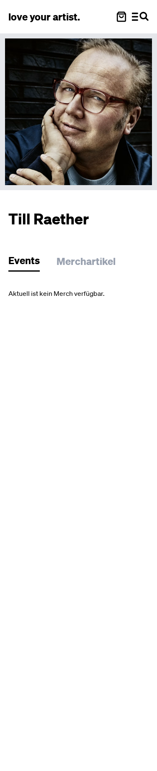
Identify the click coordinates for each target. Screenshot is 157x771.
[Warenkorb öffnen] (121, 16)
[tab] (28, 262)
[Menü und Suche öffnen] (140, 16)
